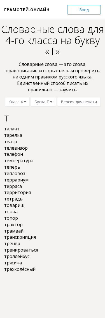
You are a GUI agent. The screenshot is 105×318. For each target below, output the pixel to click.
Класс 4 (16, 101)
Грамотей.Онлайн (27, 9)
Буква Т (42, 101)
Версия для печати (79, 101)
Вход (84, 9)
